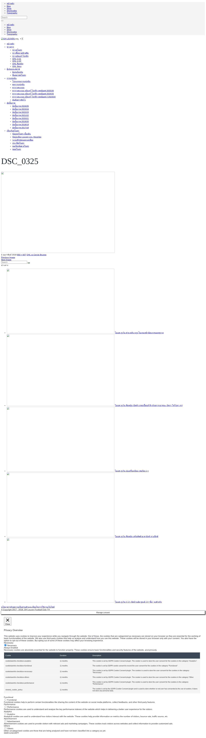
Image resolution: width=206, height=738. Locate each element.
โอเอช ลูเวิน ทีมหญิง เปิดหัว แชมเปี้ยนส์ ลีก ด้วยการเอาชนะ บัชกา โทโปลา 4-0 (148, 405)
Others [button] (7, 726)
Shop (9, 8)
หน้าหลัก (10, 3)
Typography (12, 13)
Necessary (12, 645)
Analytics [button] (8, 711)
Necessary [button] (8, 643)
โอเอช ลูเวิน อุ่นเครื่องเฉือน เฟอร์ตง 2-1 (132, 471)
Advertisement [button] (10, 719)
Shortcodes (12, 11)
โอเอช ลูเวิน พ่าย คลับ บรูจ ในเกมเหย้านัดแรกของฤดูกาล (139, 333)
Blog (9, 6)
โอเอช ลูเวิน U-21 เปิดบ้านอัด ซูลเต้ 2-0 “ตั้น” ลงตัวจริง (138, 602)
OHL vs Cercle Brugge (36, 255)
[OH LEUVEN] (8, 39)
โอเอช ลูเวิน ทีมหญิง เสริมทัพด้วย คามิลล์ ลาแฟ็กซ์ (136, 536)
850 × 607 (21, 255)
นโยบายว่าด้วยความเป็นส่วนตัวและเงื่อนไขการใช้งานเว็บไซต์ (28, 607)
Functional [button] (8, 697)
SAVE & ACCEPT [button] (11, 733)
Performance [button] (9, 704)
